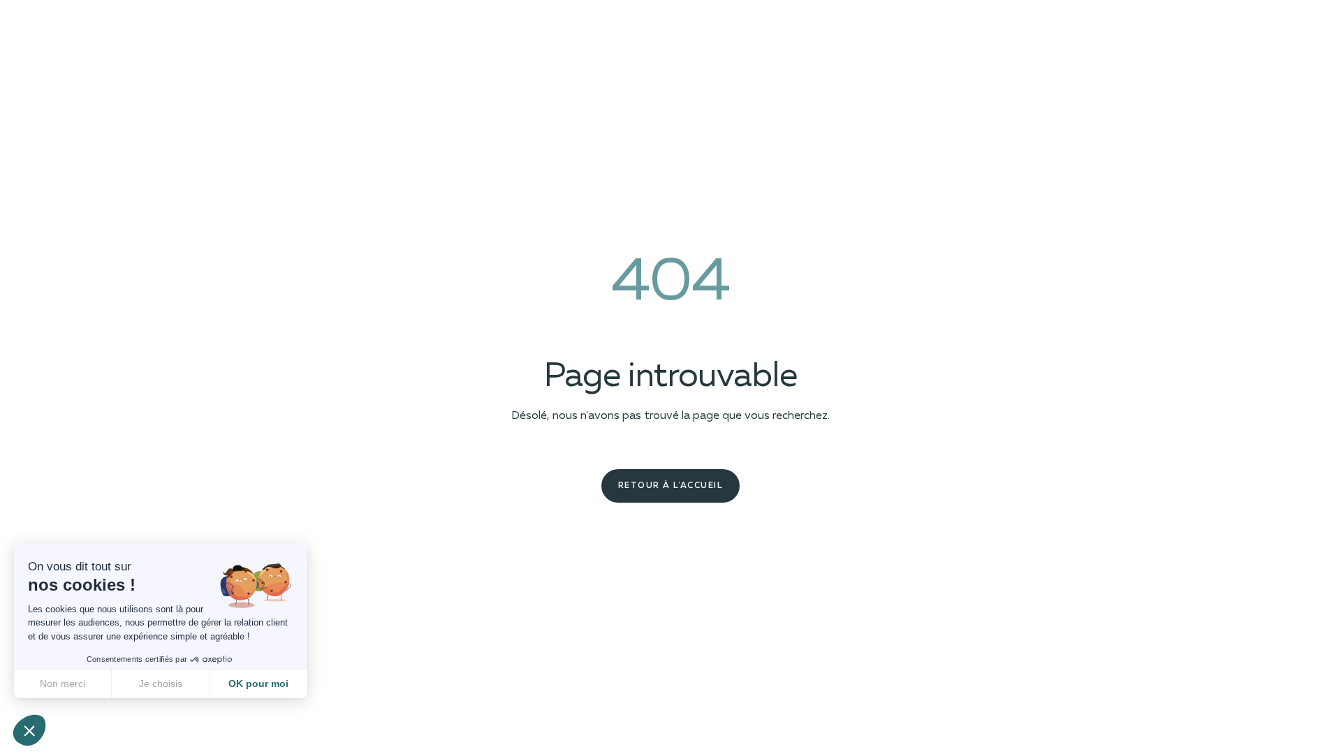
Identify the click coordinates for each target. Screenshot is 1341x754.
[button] (29, 730)
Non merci (62, 683)
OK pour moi (258, 683)
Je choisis (160, 683)
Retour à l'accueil (670, 486)
